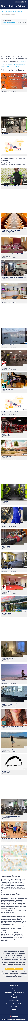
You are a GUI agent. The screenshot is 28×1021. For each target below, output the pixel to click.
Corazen (3, 680)
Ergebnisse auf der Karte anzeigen (14, 858)
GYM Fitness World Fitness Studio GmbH (10, 816)
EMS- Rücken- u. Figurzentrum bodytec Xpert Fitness (13, 277)
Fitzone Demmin (5, 367)
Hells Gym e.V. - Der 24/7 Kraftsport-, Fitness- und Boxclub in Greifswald (13, 703)
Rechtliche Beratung (14, 1002)
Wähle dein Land (14, 1016)
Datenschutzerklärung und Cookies (14, 1003)
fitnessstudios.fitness (6, 10)
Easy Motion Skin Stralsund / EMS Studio (10, 523)
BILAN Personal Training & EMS (8, 749)
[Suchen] (22, 2)
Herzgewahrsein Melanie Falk (8, 658)
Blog (14, 994)
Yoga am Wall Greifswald (7, 389)
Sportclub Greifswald (6, 613)
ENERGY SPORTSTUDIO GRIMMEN (8, 90)
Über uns (14, 989)
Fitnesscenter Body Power (7, 344)
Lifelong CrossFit (5, 546)
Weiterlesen (23, 61)
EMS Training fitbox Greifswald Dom (10, 185)
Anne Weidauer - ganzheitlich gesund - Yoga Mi (12, 726)
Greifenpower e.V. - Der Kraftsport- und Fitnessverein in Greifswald (10, 231)
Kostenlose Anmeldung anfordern (14, 969)
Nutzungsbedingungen (14, 1000)
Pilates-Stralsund (5, 771)
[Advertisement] (14, 41)
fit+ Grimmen (4, 133)
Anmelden (14, 990)
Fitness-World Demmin (6, 568)
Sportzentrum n (5, 154)
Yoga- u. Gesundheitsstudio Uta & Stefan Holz (12, 411)
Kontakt (14, 1009)
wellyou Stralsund (5, 434)
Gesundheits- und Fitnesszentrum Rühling (11, 838)
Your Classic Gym (5, 501)
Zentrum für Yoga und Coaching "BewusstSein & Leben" (12, 254)
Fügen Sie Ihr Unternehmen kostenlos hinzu (14, 992)
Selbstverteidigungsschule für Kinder (10, 591)
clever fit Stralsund (6, 456)
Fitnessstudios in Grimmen (9, 22)
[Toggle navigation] (25, 2)
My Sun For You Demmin (7, 299)
